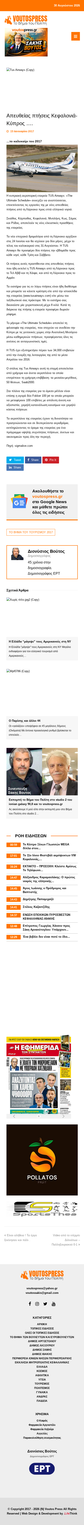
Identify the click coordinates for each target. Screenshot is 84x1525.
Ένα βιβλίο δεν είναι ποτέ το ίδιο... (46, 936)
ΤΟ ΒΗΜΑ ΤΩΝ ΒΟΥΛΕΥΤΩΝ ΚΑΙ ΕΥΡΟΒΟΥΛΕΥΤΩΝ (42, 1337)
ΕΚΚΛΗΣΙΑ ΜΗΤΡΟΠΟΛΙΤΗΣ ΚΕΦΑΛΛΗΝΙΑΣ (42, 1362)
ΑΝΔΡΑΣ (42, 1396)
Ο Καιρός (42, 1420)
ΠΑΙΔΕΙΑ (42, 1400)
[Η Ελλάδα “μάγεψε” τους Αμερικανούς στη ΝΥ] (42, 617)
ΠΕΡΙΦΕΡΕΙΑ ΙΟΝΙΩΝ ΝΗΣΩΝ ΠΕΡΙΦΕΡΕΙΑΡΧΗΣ (42, 1358)
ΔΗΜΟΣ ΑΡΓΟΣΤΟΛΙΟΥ (42, 1341)
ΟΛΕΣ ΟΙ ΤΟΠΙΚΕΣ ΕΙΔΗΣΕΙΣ (42, 1332)
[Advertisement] (42, 989)
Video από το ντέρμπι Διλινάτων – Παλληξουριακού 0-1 (66, 1240)
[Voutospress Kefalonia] (25, 20)
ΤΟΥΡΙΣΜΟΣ (42, 1383)
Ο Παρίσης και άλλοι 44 (24, 720)
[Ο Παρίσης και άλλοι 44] (42, 692)
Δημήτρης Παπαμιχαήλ (38, 899)
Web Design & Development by (49, 1513)
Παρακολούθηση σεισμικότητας (42, 1437)
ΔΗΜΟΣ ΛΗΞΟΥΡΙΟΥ (42, 1345)
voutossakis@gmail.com (42, 1292)
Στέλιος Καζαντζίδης (36, 906)
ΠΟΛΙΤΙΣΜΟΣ (42, 1388)
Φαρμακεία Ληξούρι (42, 1429)
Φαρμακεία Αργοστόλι (42, 1424)
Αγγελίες (42, 1433)
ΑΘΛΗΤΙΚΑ (42, 1375)
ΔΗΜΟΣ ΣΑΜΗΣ (42, 1349)
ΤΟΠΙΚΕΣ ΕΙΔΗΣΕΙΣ (42, 1328)
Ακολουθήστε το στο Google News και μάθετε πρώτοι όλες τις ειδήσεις (49, 502)
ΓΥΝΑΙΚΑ (42, 1392)
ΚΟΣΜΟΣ (42, 1371)
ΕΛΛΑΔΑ (42, 1366)
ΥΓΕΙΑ (42, 1379)
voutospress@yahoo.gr (42, 1288)
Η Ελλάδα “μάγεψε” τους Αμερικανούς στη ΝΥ (40, 641)
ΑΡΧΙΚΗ (42, 1324)
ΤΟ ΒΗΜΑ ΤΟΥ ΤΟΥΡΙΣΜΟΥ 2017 (31, 532)
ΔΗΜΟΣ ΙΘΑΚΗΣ (42, 1354)
